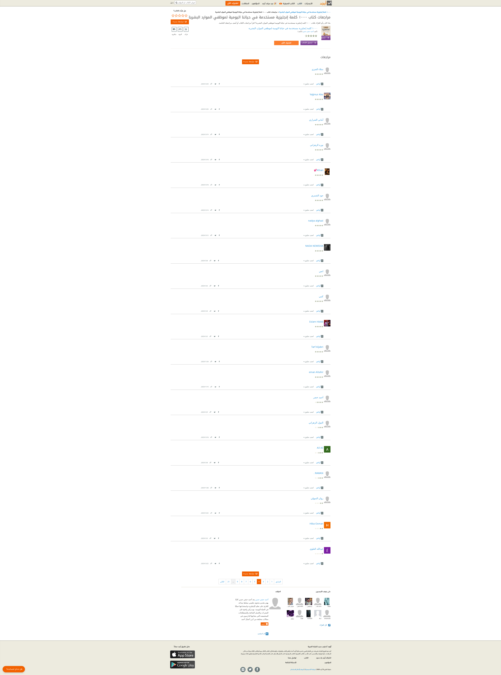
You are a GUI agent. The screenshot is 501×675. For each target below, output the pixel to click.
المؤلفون (256, 3)
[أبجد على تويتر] (250, 669)
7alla (328, 606)
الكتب (299, 3)
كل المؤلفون (261, 634)
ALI (320, 618)
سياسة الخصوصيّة (310, 669)
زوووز (292, 618)
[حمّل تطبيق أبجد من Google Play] (182, 665)
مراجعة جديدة (178, 21)
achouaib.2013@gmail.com (317, 606)
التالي (222, 581)
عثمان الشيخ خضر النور (290, 606)
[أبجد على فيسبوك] (257, 669)
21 (229, 581)
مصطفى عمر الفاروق (308, 606)
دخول (172, 3)
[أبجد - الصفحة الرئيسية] (323, 3)
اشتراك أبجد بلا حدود (323, 657)
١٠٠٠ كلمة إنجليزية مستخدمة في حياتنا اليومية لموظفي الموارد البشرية (304, 11)
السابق (278, 581)
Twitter (215, 83)
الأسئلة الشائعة (290, 662)
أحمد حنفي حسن (308, 31)
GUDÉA (309, 618)
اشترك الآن (286, 43)
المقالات (245, 3)
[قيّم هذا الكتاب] (180, 16)
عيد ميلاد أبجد (269, 3)
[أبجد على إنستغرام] (243, 669)
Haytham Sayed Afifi (299, 606)
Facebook (219, 83)
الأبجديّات (308, 3)
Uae (301, 618)
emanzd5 (327, 618)
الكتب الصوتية (287, 3)
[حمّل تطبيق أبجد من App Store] (182, 654)
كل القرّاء (323, 625)
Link (211, 83)
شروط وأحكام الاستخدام (297, 669)
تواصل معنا (292, 657)
